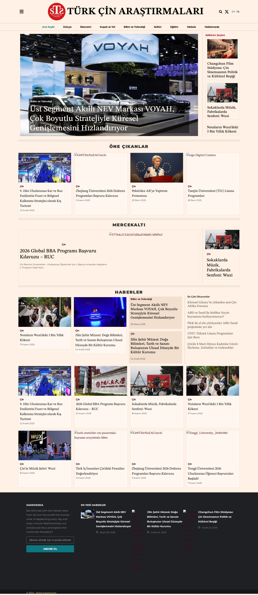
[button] (21, 12)
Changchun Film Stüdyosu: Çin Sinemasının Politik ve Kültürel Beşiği (215, 516)
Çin (22, 186)
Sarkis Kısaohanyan (46, 592)
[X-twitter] (227, 12)
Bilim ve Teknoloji (41, 101)
